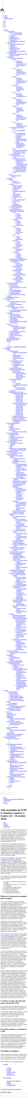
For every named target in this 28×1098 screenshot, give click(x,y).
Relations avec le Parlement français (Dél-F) (16, 769)
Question (18, 561)
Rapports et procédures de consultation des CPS (21, 116)
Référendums (19, 583)
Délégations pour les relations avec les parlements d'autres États (18, 259)
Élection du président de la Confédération (21, 503)
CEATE (15, 85)
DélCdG (12, 184)
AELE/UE (15, 219)
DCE (14, 226)
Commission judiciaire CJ (19, 158)
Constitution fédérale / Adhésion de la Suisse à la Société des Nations (21, 687)
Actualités (9, 1069)
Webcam (12, 720)
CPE (14, 59)
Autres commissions (15, 154)
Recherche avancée (14, 55)
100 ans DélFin (17, 182)
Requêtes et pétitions (21, 577)
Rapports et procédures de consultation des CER (21, 101)
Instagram (19, 1089)
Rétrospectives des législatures (17, 369)
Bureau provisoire (20, 529)
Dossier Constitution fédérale (20, 669)
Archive (9, 349)
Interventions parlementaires (19, 597)
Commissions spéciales (15, 175)
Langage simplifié (8, 18)
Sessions (9, 324)
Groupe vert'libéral (14, 293)
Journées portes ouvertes (16, 699)
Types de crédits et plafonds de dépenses (21, 469)
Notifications (10, 716)
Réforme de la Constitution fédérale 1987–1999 (21, 672)
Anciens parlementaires (15, 368)
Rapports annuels (17, 205)
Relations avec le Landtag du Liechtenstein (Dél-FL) (17, 774)
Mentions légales (11, 1075)
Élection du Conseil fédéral (19, 417)
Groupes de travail (20, 134)
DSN (14, 382)
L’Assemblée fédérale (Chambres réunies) (18, 541)
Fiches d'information (15, 658)
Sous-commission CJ (21, 165)
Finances (15, 462)
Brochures (12, 656)
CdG (14, 131)
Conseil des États (11, 42)
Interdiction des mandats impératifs (20, 643)
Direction (12, 436)
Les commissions (20, 523)
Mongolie (12, 779)
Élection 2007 (19, 397)
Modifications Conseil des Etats (17, 51)
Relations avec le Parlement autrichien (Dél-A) (16, 766)
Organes (6, 30)
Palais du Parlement (11, 441)
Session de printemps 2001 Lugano (21, 374)
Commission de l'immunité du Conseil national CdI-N (19, 167)
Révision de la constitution (19, 494)
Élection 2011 (19, 399)
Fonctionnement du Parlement (14, 662)
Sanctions (18, 628)
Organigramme (13, 438)
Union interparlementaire (16, 747)
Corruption (19, 645)
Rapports (18, 137)
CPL (14, 177)
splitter (11, 445)
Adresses (9, 296)
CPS (14, 113)
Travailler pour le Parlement (17, 437)
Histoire (15, 308)
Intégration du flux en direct (20, 431)
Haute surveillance (17, 485)
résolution (16, 851)
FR (4, 22)
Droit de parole (20, 635)
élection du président (18, 416)
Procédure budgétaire (21, 464)
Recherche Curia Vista (12, 339)
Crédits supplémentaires (20, 472)
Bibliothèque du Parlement (13, 708)
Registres (9, 786)
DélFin (11, 180)
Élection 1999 (19, 395)
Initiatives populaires (21, 584)
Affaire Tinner (16, 188)
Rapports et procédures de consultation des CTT (21, 95)
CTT (14, 92)
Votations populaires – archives (17, 706)
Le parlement (7, 348)
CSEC (14, 106)
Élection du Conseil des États (20, 403)
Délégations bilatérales (12, 761)
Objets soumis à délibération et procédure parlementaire (17, 552)
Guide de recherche (11, 714)
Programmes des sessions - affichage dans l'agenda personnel (19, 328)
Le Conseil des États (21, 536)
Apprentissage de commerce (17, 723)
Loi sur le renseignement (19, 199)
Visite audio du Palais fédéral (17, 700)
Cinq (2, 1038)
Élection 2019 (19, 402)
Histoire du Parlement (12, 451)
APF (14, 212)
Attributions (19, 136)
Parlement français (17, 266)
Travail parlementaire (9, 298)
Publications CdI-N (21, 170)
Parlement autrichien (18, 279)
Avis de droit (16, 195)
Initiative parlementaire (21, 567)
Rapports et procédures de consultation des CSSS (21, 79)
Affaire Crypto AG (17, 185)
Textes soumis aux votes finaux (17, 331)
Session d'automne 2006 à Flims (20, 377)
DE (4, 21)
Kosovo (12, 782)
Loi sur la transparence (12, 727)
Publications (10, 655)
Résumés (12, 337)
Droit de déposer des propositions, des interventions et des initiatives (21, 623)
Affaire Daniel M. (17, 187)
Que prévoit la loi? (20, 389)
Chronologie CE (17, 363)
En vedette (9, 713)
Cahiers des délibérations (16, 707)
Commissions (10, 57)
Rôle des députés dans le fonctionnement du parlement (20, 617)
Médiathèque (10, 717)
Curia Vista (9, 312)
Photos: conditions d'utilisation (17, 718)
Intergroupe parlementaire (16, 660)
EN (4, 27)
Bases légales (19, 218)
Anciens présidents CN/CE (16, 361)
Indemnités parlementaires (19, 615)
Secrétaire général (14, 434)
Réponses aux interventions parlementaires (16, 317)
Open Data (12, 430)
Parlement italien (17, 270)
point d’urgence (18, 860)
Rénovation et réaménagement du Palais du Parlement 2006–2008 (18, 449)
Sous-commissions (17, 34)
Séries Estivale (10, 733)
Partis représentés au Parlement (17, 294)
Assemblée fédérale (11, 52)
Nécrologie (12, 390)
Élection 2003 (19, 396)
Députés (12, 614)
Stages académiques (15, 724)
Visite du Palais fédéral (12, 692)
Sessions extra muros (18, 372)
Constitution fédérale (21, 489)
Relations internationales (10, 737)
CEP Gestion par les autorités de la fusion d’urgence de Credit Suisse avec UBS (20, 152)
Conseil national (11, 31)
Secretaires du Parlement (16, 440)
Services (6, 690)
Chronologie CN (17, 362)
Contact (6, 17)
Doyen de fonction (20, 519)
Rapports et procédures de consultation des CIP (21, 125)
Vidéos (18, 233)
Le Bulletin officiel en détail (17, 307)
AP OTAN (15, 240)
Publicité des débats (21, 581)
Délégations (10, 178)
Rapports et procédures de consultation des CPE (21, 62)
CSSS (14, 76)
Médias (8, 701)
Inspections (16, 204)
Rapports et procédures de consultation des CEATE (20, 88)
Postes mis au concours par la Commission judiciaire (21, 163)
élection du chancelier (18, 419)
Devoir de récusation (21, 626)
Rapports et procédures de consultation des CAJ (21, 71)
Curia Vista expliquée (15, 315)
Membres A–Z (13, 37)
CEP (14, 148)
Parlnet (5, 15)
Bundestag (15, 262)
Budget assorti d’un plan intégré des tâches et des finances (21, 475)
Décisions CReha (20, 387)
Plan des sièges (13, 40)
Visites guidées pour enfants (17, 697)
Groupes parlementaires (12, 283)
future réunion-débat (9, 936)
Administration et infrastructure (17, 570)
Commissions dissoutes (15, 379)
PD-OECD (12, 759)
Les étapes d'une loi (18, 667)
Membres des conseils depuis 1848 (18, 54)
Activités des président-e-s (13, 738)
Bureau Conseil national (16, 32)
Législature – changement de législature (16, 346)
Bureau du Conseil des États (17, 44)
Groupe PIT (16, 208)
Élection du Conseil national (20, 393)
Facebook (9, 1089)
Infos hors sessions (14, 694)
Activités (18, 216)
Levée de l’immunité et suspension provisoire (21, 590)
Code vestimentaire (21, 631)
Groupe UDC (13, 284)
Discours (9, 728)
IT (4, 24)
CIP (14, 122)
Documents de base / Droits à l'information (21, 139)
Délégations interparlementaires (14, 744)
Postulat (18, 568)
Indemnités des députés (12, 297)
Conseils (12, 424)
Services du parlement (18, 571)
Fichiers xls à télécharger (16, 304)
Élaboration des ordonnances (20, 498)
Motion (18, 566)
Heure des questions (21, 563)
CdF (14, 129)
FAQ (11, 785)
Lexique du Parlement (12, 650)
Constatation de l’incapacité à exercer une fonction (21, 594)
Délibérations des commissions (20, 675)
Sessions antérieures (15, 332)
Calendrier (18, 215)
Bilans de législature (15, 428)
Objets (11, 426)
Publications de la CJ (21, 160)
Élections (9, 341)
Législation (16, 486)
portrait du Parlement (12, 454)
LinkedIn (4, 1089)
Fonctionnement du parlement (17, 547)
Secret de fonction (20, 619)
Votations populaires (12, 704)
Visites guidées (13, 693)
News (8, 711)
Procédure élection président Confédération (20, 421)
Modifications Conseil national (17, 41)
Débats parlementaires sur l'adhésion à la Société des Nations (21, 682)
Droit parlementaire (14, 663)
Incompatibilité (19, 649)
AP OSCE (15, 252)
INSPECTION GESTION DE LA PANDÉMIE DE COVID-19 (21, 145)
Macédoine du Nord (15, 781)
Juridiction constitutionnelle (20, 603)
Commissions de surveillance (17, 127)
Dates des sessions (14, 334)
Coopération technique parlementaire (16, 776)
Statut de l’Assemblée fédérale (17, 573)
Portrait (18, 213)
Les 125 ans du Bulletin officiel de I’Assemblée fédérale (18, 310)
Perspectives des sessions (16, 335)
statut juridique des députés (19, 639)
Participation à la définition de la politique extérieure (19, 483)
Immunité (18, 641)
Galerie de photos (11, 1072)
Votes (8, 300)
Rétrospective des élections (16, 392)
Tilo (11, 447)
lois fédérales (19, 488)
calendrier (18, 246)
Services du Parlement (12, 433)
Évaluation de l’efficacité (19, 461)
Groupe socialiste (14, 286)
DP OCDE (15, 247)
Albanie (12, 778)
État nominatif (16, 370)
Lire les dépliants (14, 320)
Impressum (9, 1073)
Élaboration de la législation (20, 491)
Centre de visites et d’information (15, 734)
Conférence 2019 (17, 197)
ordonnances (19, 496)
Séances (12, 427)
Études (11, 659)
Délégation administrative (16, 206)
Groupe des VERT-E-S (15, 291)
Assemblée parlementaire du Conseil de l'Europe (17, 754)
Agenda (9, 1070)
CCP (14, 380)
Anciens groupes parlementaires (17, 356)
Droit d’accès (16, 201)
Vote (17, 638)
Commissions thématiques (16, 58)
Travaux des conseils (18, 549)
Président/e (12, 35)
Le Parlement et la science (16, 452)
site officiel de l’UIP (18, 1061)
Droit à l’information (21, 629)
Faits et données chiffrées (13, 423)
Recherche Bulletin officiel (13, 338)
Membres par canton (15, 38)
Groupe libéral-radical (15, 290)
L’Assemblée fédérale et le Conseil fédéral (19, 586)
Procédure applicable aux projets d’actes (19, 558)
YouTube (14, 1089)
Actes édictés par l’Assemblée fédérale (18, 555)
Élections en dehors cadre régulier (21, 405)
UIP (14, 235)
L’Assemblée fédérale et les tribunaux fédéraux (20, 600)
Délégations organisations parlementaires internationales (17, 210)
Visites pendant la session (16, 696)
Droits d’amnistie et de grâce (20, 481)
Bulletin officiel (10, 305)
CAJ (14, 68)
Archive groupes (14, 351)
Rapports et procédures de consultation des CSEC (20, 110)
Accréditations (13, 703)
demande (3, 862)
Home (5, 797)
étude (15, 931)
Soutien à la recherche (15, 710)
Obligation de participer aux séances (21, 633)
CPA (11, 174)
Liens (17, 141)
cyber (14, 202)
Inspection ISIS (17, 194)
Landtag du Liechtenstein (19, 274)
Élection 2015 (19, 400)
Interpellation (19, 564)
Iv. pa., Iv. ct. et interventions (20, 560)
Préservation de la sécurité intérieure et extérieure (19, 511)
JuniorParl (9, 1083)
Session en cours (14, 325)
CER (14, 98)
